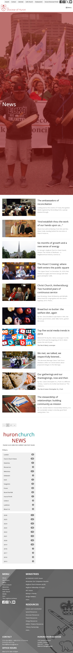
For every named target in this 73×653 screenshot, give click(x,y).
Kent (18, 480)
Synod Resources (31, 612)
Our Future (6, 580)
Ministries (18, 471)
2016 (18, 557)
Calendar (20, 2)
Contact (13, 2)
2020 (18, 540)
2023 (18, 528)
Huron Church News (18, 459)
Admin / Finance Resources (34, 624)
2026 (18, 515)
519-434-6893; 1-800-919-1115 (13, 640)
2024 (18, 524)
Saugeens (18, 484)
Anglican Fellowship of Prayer (35, 587)
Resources (18, 467)
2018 (18, 549)
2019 (18, 545)
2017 (18, 553)
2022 (18, 532)
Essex (18, 488)
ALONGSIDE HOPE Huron (34, 578)
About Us (18, 509)
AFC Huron (29, 590)
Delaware (18, 476)
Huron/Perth (18, 496)
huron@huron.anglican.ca (10, 644)
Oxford (18, 501)
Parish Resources (31, 618)
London (18, 455)
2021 (18, 536)
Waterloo (18, 463)
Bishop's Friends (31, 593)
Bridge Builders (31, 596)
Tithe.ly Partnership (32, 627)
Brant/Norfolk (18, 492)
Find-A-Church (6, 585)
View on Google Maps (44, 646)
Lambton (18, 505)
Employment (38, 2)
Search (7, 2)
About (4, 578)
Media (4, 594)
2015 (18, 561)
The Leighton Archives (9, 598)
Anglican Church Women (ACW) (36, 584)
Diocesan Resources (32, 615)
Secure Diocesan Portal (51, 2)
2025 (18, 519)
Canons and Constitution (34, 609)
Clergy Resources (31, 621)
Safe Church (29, 2)
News (4, 582)
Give (3, 596)
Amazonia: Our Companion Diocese (37, 581)
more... (28, 599)
